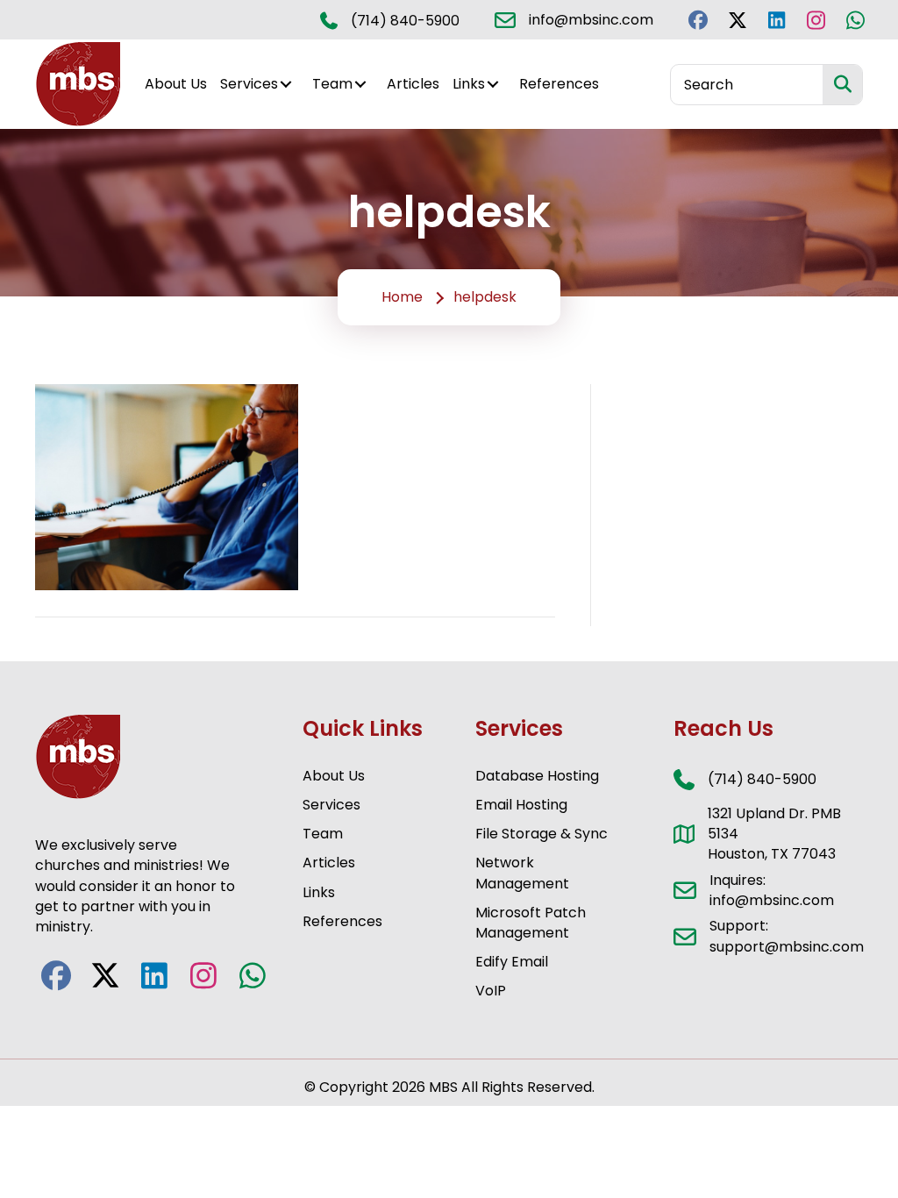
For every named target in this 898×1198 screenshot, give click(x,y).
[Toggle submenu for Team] (360, 85)
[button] (697, 20)
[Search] (842, 84)
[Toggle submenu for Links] (492, 85)
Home (402, 297)
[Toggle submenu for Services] (285, 85)
